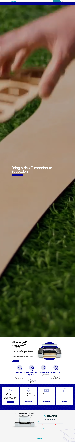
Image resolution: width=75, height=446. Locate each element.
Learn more (15, 361)
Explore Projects (10, 401)
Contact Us (40, 1)
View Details (65, 401)
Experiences (25, 1)
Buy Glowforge (56, 1)
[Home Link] (14, 1)
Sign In (63, 1)
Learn (30, 1)
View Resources (46, 401)
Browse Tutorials (28, 401)
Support (35, 1)
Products (19, 1)
